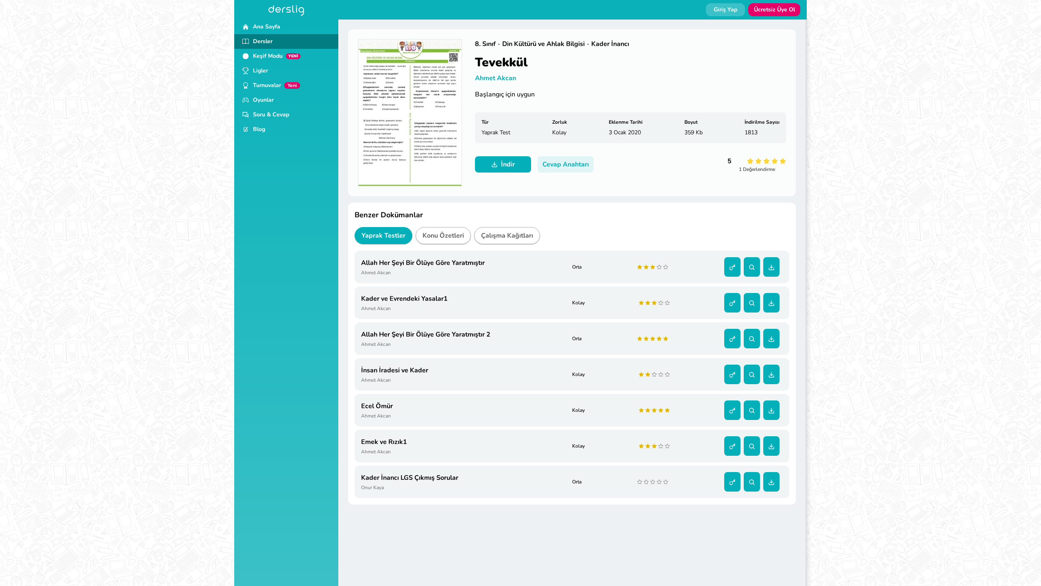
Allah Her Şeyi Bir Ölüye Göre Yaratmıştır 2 (425, 334)
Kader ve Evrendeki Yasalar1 (404, 298)
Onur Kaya (372, 487)
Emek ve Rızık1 (384, 441)
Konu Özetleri (443, 235)
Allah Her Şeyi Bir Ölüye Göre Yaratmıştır (423, 262)
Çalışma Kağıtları (507, 235)
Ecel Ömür (377, 406)
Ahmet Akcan (495, 78)
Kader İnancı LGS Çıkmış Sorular (409, 477)
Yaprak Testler (383, 235)
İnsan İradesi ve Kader (394, 370)
